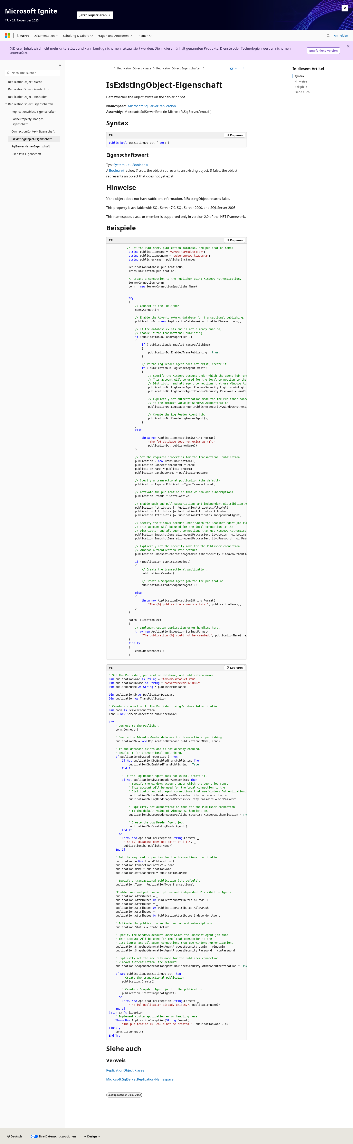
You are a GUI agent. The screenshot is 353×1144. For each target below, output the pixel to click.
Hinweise (301, 81)
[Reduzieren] (60, 65)
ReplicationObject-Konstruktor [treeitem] (29, 89)
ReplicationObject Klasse (125, 1070)
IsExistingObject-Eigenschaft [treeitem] (31, 139)
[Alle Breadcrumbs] (109, 68)
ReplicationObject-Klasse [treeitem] (25, 82)
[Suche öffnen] (328, 35)
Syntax (299, 76)
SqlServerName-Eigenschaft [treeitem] (30, 146)
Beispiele (301, 87)
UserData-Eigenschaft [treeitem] (26, 154)
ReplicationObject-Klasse (134, 68)
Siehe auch (302, 92)
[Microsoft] (7, 35)
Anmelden (341, 35)
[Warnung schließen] (345, 8)
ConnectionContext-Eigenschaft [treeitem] (33, 131)
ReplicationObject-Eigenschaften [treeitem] (33, 112)
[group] (176, 451)
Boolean (115, 170)
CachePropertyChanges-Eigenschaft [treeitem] (28, 121)
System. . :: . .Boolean (129, 165)
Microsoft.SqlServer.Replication (152, 106)
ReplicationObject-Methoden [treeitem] (28, 97)
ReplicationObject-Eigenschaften (178, 68)
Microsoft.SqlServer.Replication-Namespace (139, 1079)
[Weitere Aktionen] (243, 68)
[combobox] (32, 73)
